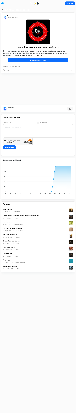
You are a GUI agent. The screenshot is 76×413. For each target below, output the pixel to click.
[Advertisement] (38, 89)
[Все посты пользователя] (70, 109)
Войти (71, 3)
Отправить (10, 147)
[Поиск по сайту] (31, 3)
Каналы (11, 10)
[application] (38, 179)
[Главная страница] (2, 3)
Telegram (5, 10)
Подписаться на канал (39, 60)
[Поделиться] (8, 70)
